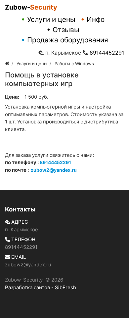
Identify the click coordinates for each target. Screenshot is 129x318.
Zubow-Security (24, 280)
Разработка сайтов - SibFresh (40, 287)
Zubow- (31, 7)
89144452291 (107, 52)
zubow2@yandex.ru (28, 264)
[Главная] (7, 63)
